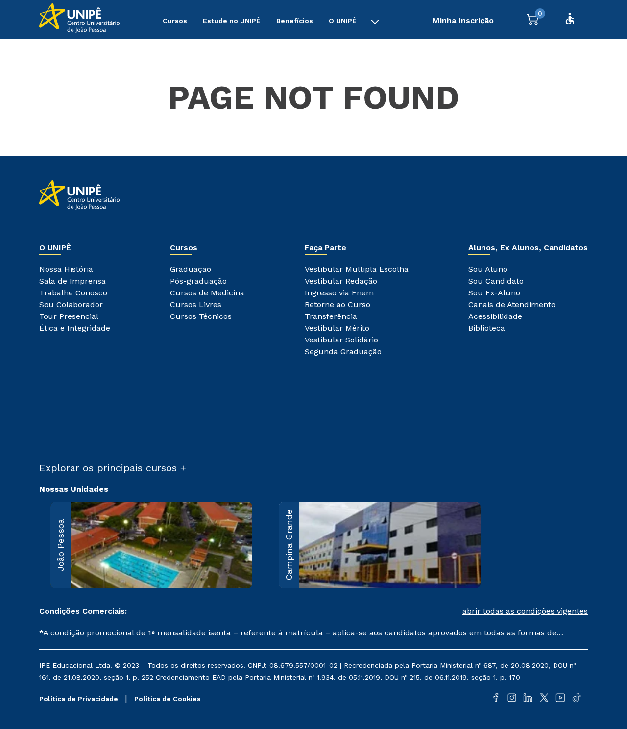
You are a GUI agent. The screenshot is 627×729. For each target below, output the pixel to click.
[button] (451, 611)
